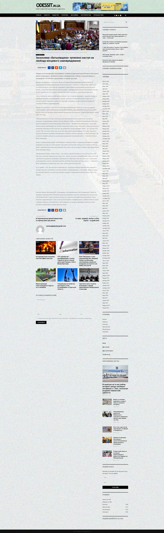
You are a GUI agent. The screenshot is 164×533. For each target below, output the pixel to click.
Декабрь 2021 (105, 221)
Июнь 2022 (105, 206)
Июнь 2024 (105, 146)
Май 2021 (104, 238)
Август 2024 (105, 141)
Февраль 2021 (106, 245)
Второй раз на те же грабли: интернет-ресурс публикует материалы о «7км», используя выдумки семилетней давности (115, 388)
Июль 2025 (105, 114)
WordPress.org (106, 354)
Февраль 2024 (106, 156)
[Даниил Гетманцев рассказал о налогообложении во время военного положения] (107, 440)
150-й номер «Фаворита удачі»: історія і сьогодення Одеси (113, 55)
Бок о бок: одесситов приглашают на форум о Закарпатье (120, 428)
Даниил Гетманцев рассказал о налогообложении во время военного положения (120, 441)
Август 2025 (105, 111)
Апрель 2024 (105, 151)
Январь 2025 (105, 128)
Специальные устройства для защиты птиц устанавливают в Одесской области (66, 286)
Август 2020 (105, 260)
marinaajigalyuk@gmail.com (56, 226)
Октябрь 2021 (105, 226)
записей (105, 347)
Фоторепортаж (86, 15)
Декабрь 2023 (105, 161)
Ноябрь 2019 (105, 283)
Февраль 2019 (106, 305)
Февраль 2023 (106, 186)
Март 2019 (105, 303)
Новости (47, 15)
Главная (38, 15)
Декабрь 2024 (105, 131)
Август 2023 (105, 171)
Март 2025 (105, 123)
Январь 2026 (105, 99)
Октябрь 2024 (105, 136)
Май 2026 (104, 89)
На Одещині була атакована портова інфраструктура (45, 257)
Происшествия (98, 15)
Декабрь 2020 (105, 250)
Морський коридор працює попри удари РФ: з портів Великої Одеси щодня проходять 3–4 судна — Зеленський (115, 36)
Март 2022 (105, 213)
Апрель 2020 (105, 270)
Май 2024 (104, 148)
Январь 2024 (105, 158)
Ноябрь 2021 (105, 223)
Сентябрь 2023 (106, 168)
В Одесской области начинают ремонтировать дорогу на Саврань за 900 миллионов (120, 455)
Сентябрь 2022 (106, 198)
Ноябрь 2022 (105, 193)
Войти (104, 343)
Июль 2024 (105, 143)
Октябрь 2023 (105, 166)
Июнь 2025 (105, 116)
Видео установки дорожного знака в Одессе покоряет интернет (119, 402)
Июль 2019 (105, 293)
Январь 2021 (105, 248)
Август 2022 (105, 201)
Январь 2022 (105, 218)
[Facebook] (115, 15)
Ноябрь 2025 (105, 104)
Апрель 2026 (105, 91)
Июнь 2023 (105, 176)
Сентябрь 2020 (106, 258)
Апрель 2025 (105, 121)
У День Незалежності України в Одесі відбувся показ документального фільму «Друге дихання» (115, 48)
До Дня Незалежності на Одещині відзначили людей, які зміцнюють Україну (114, 42)
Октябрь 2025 (105, 106)
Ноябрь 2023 (105, 163)
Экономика (74, 15)
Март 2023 (105, 183)
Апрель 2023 (105, 181)
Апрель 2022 (105, 211)
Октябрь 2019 (105, 285)
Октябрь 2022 (105, 196)
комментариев (107, 351)
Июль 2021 (105, 233)
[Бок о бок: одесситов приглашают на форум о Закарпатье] (107, 429)
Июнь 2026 (105, 86)
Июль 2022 (105, 203)
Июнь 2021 (105, 235)
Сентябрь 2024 (106, 138)
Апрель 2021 (105, 240)
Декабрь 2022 (105, 191)
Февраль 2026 (106, 96)
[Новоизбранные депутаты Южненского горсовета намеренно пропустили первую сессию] (107, 414)
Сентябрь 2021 (106, 228)
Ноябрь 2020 (105, 253)
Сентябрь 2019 (106, 288)
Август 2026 (105, 81)
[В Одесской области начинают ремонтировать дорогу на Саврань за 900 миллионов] (107, 454)
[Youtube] (117, 15)
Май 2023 (104, 178)
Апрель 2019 (105, 300)
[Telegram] (121, 15)
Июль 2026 (105, 84)
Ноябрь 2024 (105, 133)
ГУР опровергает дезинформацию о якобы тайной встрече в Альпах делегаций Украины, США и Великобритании (66, 260)
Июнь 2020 (105, 265)
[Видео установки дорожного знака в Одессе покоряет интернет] (107, 402)
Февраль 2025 (106, 126)
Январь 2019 (105, 308)
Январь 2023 (105, 188)
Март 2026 (105, 94)
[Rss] (119, 15)
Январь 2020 (105, 278)
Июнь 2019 (105, 295)
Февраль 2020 (106, 275)
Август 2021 (105, 230)
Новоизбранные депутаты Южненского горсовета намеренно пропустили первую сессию (120, 416)
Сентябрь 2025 (106, 109)
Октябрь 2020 (105, 255)
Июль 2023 (105, 173)
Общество (55, 15)
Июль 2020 (105, 263)
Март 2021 (105, 243)
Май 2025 (104, 119)
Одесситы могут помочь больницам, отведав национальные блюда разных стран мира (89, 286)
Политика (65, 15)
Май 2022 (104, 208)
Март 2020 (105, 273)
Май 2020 (104, 268)
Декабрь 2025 (105, 101)
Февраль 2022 (106, 216)
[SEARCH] (126, 22)
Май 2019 (104, 298)
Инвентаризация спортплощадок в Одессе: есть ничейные (45, 285)
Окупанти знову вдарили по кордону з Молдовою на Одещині (113, 61)
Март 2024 (105, 153)
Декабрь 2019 (105, 280)
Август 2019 (105, 290)
